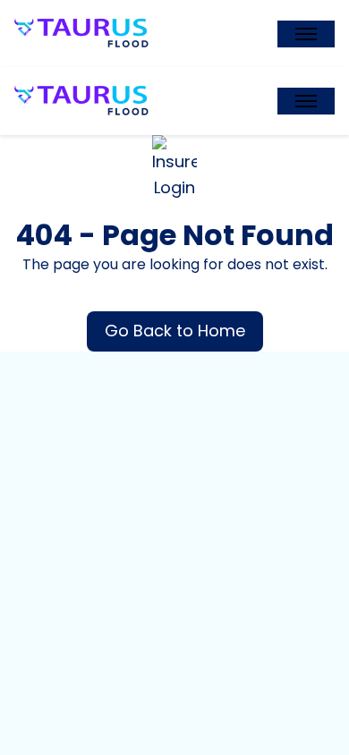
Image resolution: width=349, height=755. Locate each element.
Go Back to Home (175, 330)
